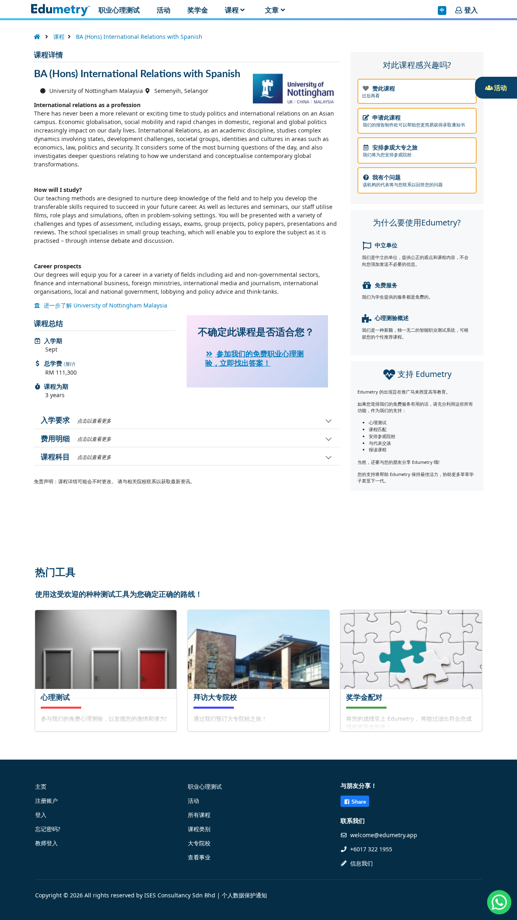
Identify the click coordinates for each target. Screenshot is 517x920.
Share (358, 802)
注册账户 (46, 800)
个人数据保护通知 (244, 895)
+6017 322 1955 (370, 849)
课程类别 (199, 829)
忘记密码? (47, 829)
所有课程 (199, 815)
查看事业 (199, 857)
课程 (59, 36)
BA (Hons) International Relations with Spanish (139, 36)
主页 (40, 786)
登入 (40, 815)
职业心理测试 (205, 786)
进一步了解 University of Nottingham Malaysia (104, 305)
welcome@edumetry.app (383, 835)
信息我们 (361, 863)
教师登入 (46, 843)
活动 (193, 800)
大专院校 (199, 843)
